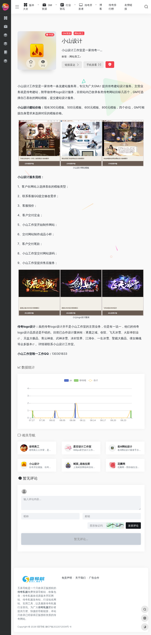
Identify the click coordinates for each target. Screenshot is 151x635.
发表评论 (133, 525)
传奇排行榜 (112, 6)
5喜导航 (41, 626)
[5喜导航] (34, 581)
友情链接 (128, 6)
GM (96, 86)
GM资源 (67, 33)
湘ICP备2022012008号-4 (58, 626)
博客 (100, 6)
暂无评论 (30, 478)
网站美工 (79, 33)
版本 (29, 344)
